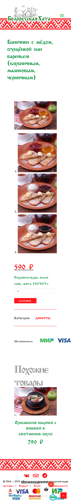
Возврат (23, 485)
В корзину (25, 300)
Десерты (43, 318)
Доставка (8, 485)
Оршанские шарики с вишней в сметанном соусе (35, 427)
